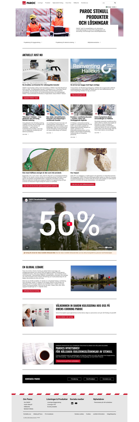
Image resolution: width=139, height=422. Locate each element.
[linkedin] (72, 402)
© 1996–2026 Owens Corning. (30, 416)
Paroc (29, 2)
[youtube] (76, 402)
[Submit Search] (115, 3)
